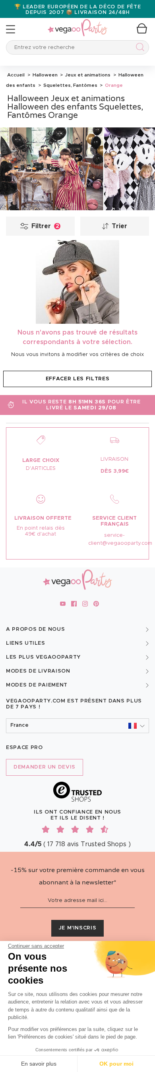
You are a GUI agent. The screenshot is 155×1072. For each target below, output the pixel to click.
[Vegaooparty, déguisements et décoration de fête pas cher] (77, 23)
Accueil (16, 74)
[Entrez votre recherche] (138, 48)
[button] (77, 725)
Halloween (44, 74)
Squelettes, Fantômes (70, 85)
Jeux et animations (87, 74)
